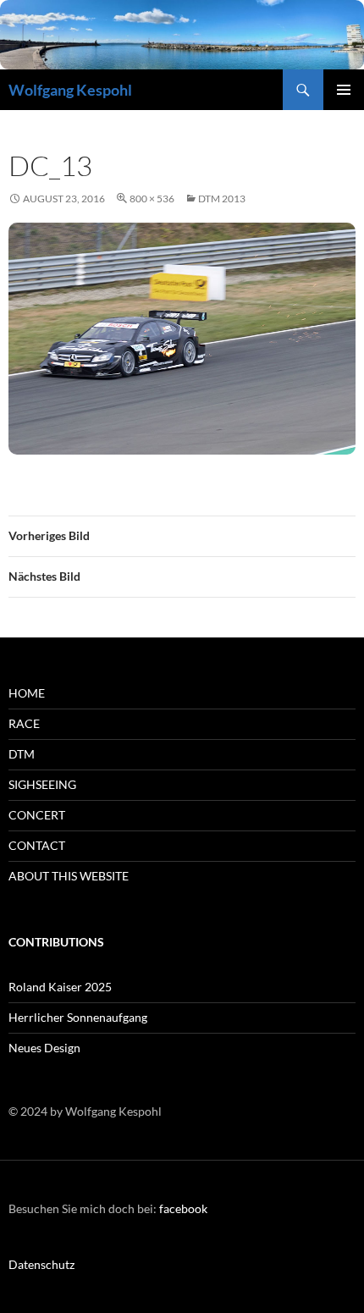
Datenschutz (41, 1264)
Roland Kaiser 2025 (60, 986)
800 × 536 (152, 198)
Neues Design (44, 1047)
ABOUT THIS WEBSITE (68, 876)
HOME (26, 693)
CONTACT (36, 845)
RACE (24, 723)
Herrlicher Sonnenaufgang (77, 1017)
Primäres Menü (343, 89)
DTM (21, 754)
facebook (183, 1208)
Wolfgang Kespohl (70, 89)
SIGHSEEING (42, 784)
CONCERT (36, 815)
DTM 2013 (221, 198)
